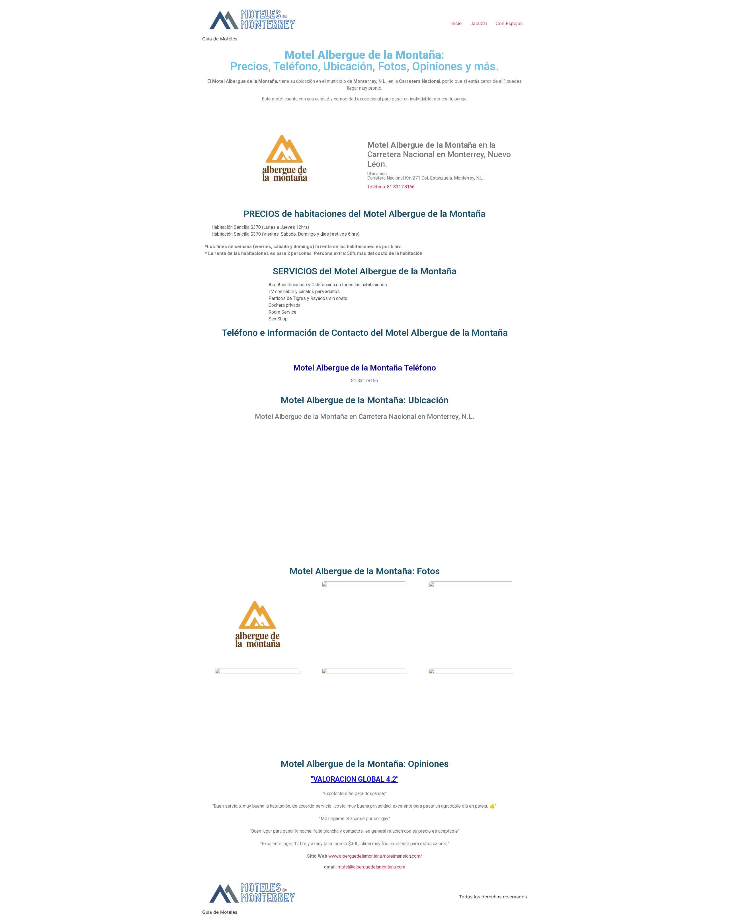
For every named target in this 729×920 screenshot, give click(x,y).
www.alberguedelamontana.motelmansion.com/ (375, 856)
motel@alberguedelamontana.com (371, 867)
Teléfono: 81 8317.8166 (391, 187)
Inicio (456, 23)
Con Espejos (509, 23)
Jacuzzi (478, 23)
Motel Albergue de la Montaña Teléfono (364, 367)
